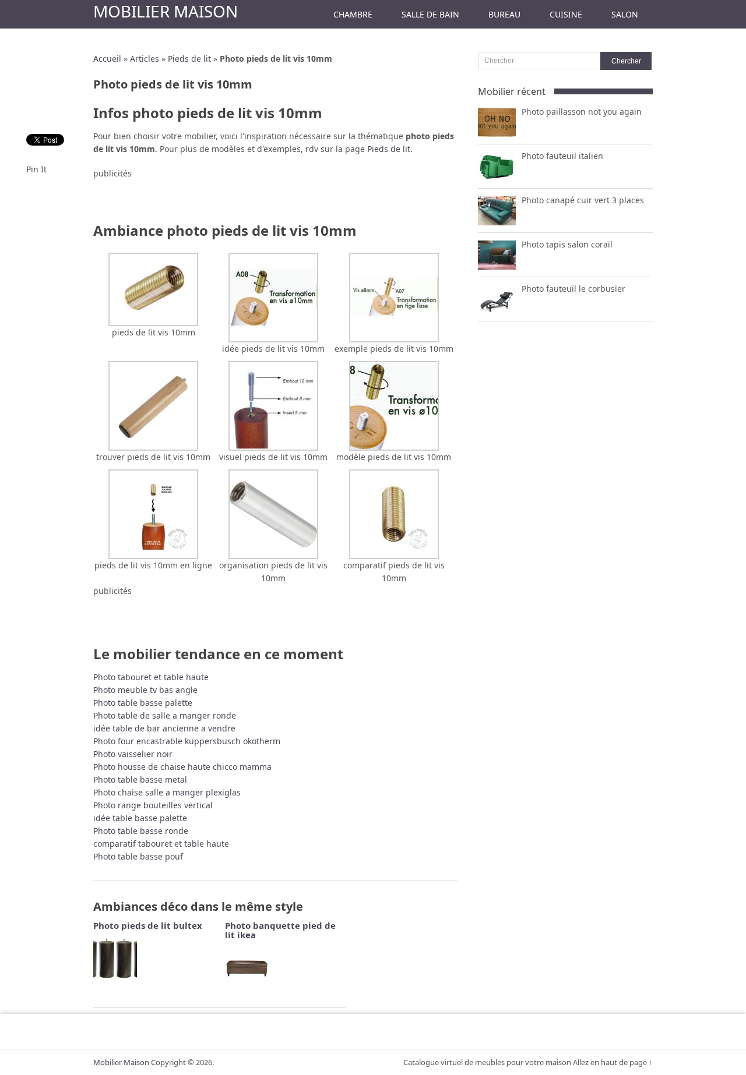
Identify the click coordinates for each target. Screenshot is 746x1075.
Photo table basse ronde (140, 830)
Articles (144, 58)
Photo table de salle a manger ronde (164, 715)
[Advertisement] (275, 197)
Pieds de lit (189, 58)
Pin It (36, 169)
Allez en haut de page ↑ (613, 1062)
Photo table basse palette (142, 702)
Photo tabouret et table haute (151, 677)
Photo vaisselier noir (133, 753)
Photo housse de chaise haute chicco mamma (182, 766)
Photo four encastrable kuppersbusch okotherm (186, 741)
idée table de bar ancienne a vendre (164, 728)
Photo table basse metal (140, 779)
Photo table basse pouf (138, 856)
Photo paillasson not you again (582, 111)
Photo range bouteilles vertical (153, 805)
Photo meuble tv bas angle (145, 689)
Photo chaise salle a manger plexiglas (167, 792)
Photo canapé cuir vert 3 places (583, 200)
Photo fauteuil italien (562, 155)
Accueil (107, 58)
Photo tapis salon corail (567, 244)
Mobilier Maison (165, 11)
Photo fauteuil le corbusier (573, 288)
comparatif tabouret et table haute (161, 843)
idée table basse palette (140, 817)
